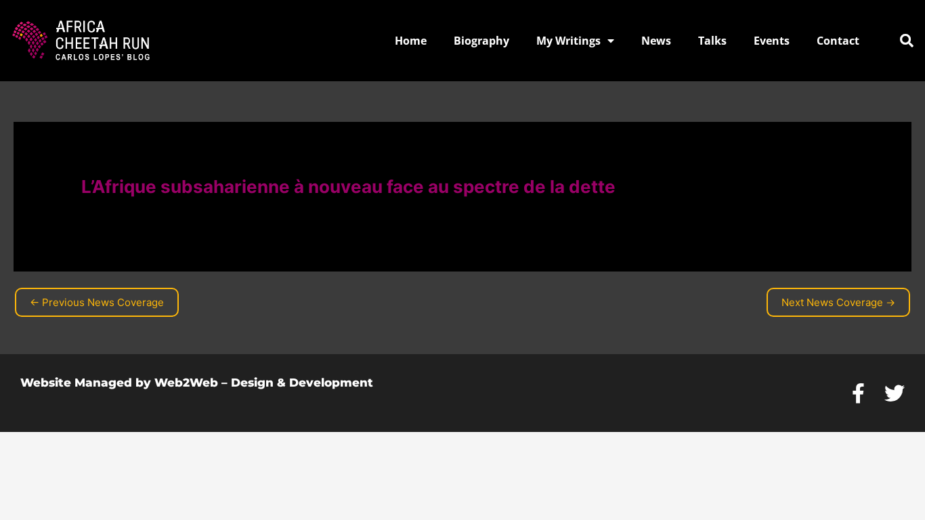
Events (772, 40)
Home (411, 40)
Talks (712, 40)
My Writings (568, 40)
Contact (838, 40)
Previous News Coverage (97, 302)
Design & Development (302, 382)
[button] (906, 40)
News (656, 40)
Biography (481, 40)
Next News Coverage (838, 302)
